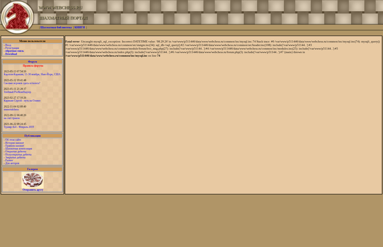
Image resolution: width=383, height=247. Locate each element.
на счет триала (12, 118)
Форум (32, 61)
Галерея (32, 169)
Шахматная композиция (18, 148)
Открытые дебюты (15, 151)
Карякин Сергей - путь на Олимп (22, 100)
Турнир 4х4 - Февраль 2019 (19, 126)
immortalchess (11, 109)
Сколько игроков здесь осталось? (22, 83)
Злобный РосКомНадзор (17, 92)
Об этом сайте (13, 139)
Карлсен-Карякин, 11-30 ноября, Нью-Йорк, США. (32, 74)
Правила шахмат (14, 145)
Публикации (32, 135)
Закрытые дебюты (15, 157)
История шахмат (14, 142)
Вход (8, 45)
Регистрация (12, 48)
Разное (9, 160)
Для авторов (12, 163)
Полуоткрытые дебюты (18, 154)
